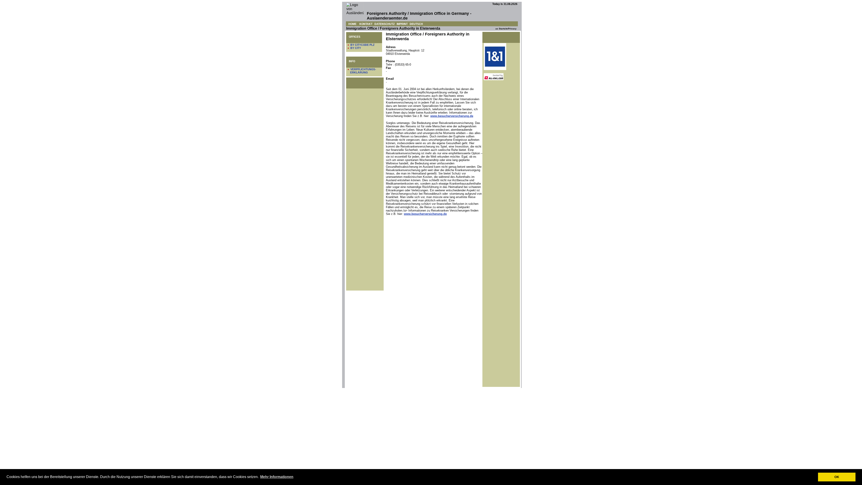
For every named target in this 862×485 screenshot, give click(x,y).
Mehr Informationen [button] (276, 477)
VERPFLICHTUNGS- (363, 69)
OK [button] (836, 477)
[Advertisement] (365, 159)
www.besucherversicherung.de (451, 116)
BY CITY (355, 48)
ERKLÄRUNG (359, 72)
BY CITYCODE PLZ (362, 44)
